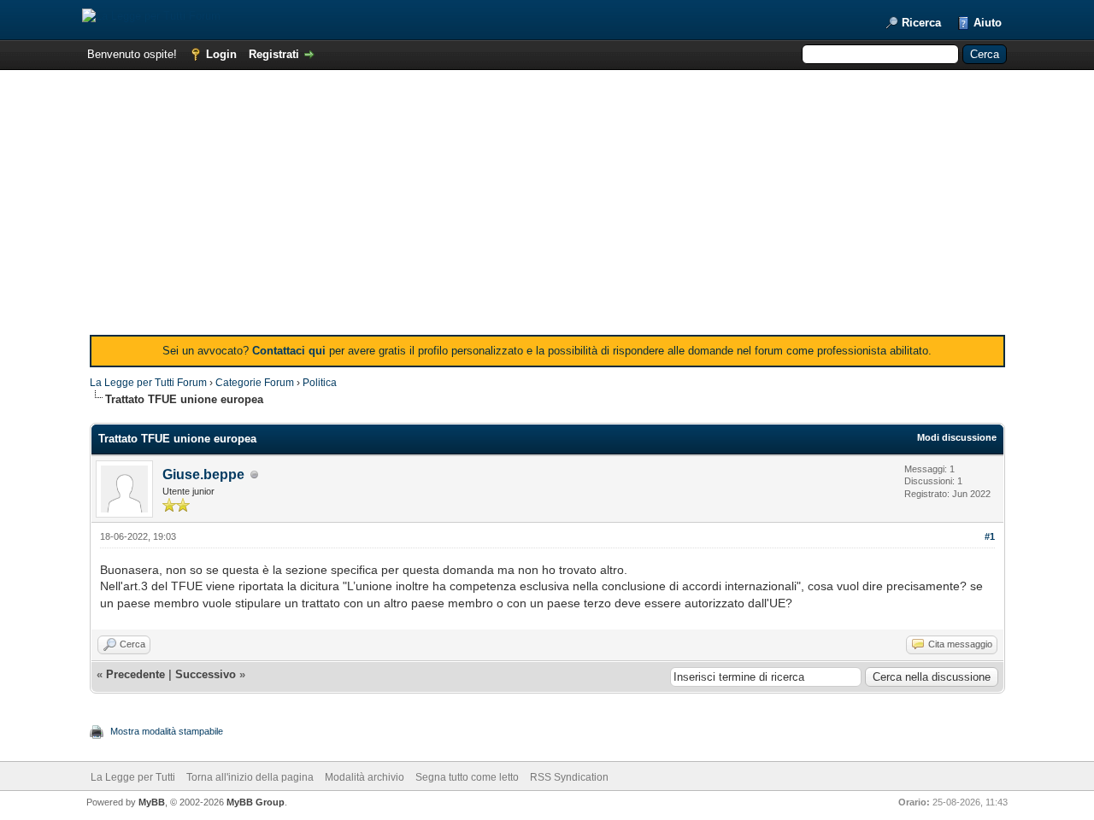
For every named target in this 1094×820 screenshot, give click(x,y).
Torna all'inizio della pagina (250, 777)
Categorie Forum (254, 383)
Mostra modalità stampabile (166, 731)
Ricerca (921, 22)
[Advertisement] (547, 206)
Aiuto (987, 22)
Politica (320, 383)
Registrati (274, 54)
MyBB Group (255, 802)
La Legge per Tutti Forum (148, 383)
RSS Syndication (569, 777)
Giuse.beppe (203, 474)
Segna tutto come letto (467, 777)
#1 (990, 536)
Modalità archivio (364, 777)
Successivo (205, 674)
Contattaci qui (289, 350)
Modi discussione (957, 437)
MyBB (151, 802)
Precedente (135, 674)
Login (221, 54)
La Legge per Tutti (133, 777)
